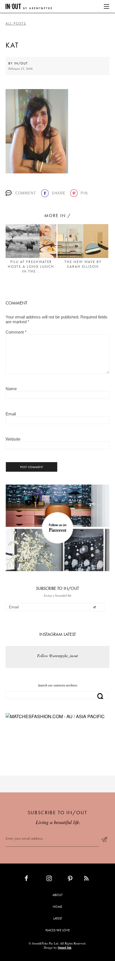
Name (11, 388)
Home (57, 906)
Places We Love (57, 930)
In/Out (21, 63)
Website (13, 439)
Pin (84, 193)
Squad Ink (64, 947)
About (57, 895)
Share (59, 193)
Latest (57, 918)
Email (11, 413)
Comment (25, 193)
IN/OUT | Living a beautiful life (29, 6)
